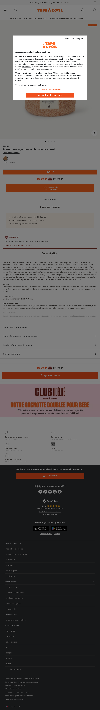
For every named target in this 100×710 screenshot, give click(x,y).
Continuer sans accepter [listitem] (72, 38)
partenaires (26, 66)
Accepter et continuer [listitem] (50, 95)
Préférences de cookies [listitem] (51, 89)
